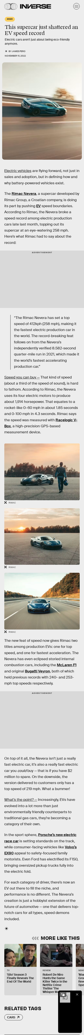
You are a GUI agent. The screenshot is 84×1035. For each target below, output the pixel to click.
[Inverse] (35, 6)
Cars (11, 1017)
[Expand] (62, 994)
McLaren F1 (66, 665)
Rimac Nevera (24, 193)
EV (38, 206)
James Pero (18, 51)
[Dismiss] (77, 994)
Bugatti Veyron (37, 671)
